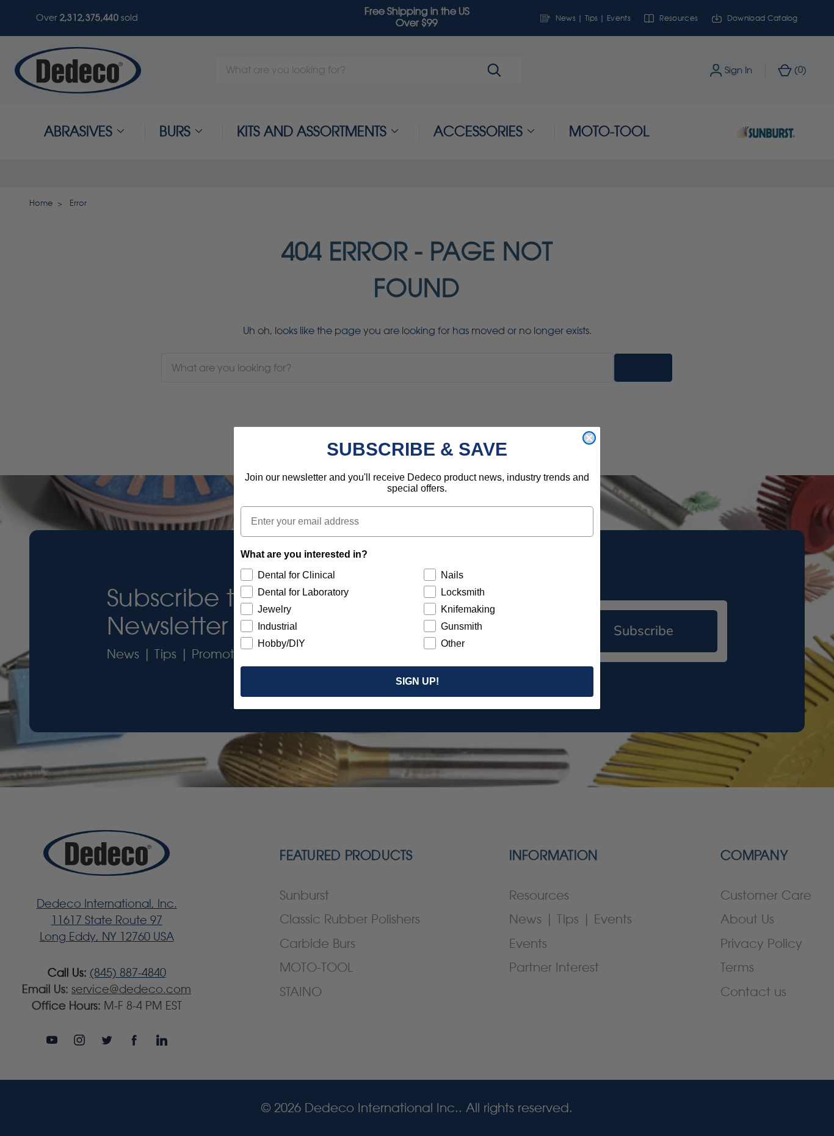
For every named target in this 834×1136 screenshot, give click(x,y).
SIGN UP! (417, 681)
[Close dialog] (589, 438)
